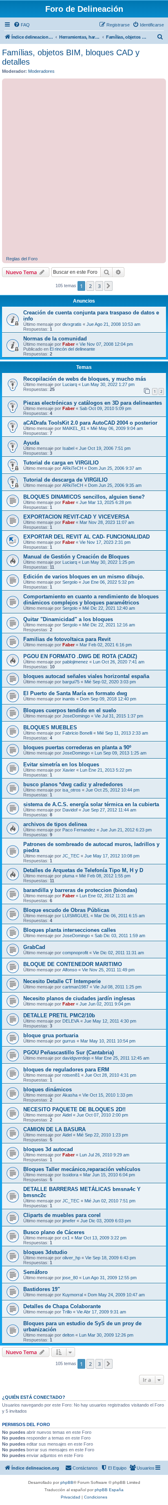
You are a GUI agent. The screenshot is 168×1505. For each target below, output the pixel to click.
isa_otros (71, 789)
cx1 (66, 1237)
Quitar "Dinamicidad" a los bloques (68, 619)
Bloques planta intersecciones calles (69, 930)
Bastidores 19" (41, 1289)
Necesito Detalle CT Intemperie (62, 981)
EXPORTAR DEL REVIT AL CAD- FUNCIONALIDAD (86, 537)
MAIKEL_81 (74, 428)
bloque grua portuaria (50, 1035)
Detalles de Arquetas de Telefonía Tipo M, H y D (83, 870)
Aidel (67, 1114)
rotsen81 (71, 1075)
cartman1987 (75, 986)
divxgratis (72, 324)
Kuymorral (72, 1294)
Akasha (69, 1095)
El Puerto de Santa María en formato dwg (75, 693)
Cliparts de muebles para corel (62, 1215)
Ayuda (31, 443)
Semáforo (35, 1272)
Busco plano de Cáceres (53, 1232)
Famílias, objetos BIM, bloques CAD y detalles (70, 57)
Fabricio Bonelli (77, 733)
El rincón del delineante (72, 349)
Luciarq (69, 384)
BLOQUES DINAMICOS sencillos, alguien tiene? (84, 497)
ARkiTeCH (72, 468)
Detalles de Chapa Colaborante (62, 1306)
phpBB (66, 1482)
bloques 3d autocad (48, 1149)
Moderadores (41, 71)
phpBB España (109, 1490)
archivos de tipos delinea (55, 824)
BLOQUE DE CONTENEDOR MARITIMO (72, 964)
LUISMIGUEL (75, 915)
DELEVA (70, 1021)
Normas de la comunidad (55, 339)
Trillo (67, 1311)
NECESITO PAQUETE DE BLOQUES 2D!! (74, 1109)
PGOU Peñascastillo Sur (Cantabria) (68, 1052)
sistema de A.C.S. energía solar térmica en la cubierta (91, 804)
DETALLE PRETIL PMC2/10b (59, 1015)
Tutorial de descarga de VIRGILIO (65, 480)
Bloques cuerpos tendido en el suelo (69, 710)
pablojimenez (75, 661)
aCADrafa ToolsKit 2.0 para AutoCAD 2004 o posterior (90, 423)
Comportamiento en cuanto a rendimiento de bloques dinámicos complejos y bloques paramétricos (91, 599)
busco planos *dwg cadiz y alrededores (73, 784)
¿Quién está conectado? (33, 1397)
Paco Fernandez (78, 829)
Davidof (69, 809)
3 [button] (99, 286)
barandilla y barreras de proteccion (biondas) (80, 890)
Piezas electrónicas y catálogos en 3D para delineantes (92, 403)
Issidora (70, 1174)
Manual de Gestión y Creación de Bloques (76, 557)
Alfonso (69, 969)
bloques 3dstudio (45, 1252)
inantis (68, 698)
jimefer (68, 1220)
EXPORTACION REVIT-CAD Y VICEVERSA (76, 517)
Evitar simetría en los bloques (61, 764)
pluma (68, 875)
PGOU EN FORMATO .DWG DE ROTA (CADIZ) (80, 656)
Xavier (68, 770)
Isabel (68, 448)
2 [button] (90, 286)
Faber (68, 344)
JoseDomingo (76, 715)
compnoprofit (75, 952)
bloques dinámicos (47, 1089)
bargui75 (71, 681)
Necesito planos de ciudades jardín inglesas (79, 998)
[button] (108, 286)
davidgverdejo (76, 1058)
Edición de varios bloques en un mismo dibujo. (83, 577)
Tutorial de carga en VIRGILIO (61, 463)
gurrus (68, 1040)
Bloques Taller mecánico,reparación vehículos (81, 1169)
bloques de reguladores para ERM (66, 1070)
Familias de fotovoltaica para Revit (67, 639)
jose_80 (70, 1277)
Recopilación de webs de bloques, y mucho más (84, 379)
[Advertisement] (84, 168)
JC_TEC (71, 855)
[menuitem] (21, 25)
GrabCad (34, 947)
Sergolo (69, 582)
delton (68, 1335)
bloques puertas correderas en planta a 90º (77, 747)
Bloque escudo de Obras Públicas (66, 910)
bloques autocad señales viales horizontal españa (86, 676)
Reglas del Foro (22, 258)
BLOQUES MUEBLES (50, 727)
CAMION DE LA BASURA (54, 1129)
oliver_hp (71, 1257)
